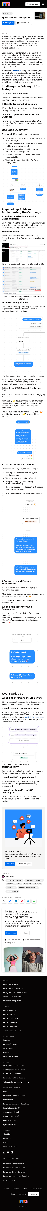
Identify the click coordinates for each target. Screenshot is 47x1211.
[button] (43, 4)
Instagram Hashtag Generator (14, 1168)
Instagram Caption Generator (14, 1172)
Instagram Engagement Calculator (16, 1176)
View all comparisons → (12, 1031)
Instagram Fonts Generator (13, 1164)
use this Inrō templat (34, 717)
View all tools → (9, 1180)
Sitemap (16, 1189)
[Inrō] (6, 4)
